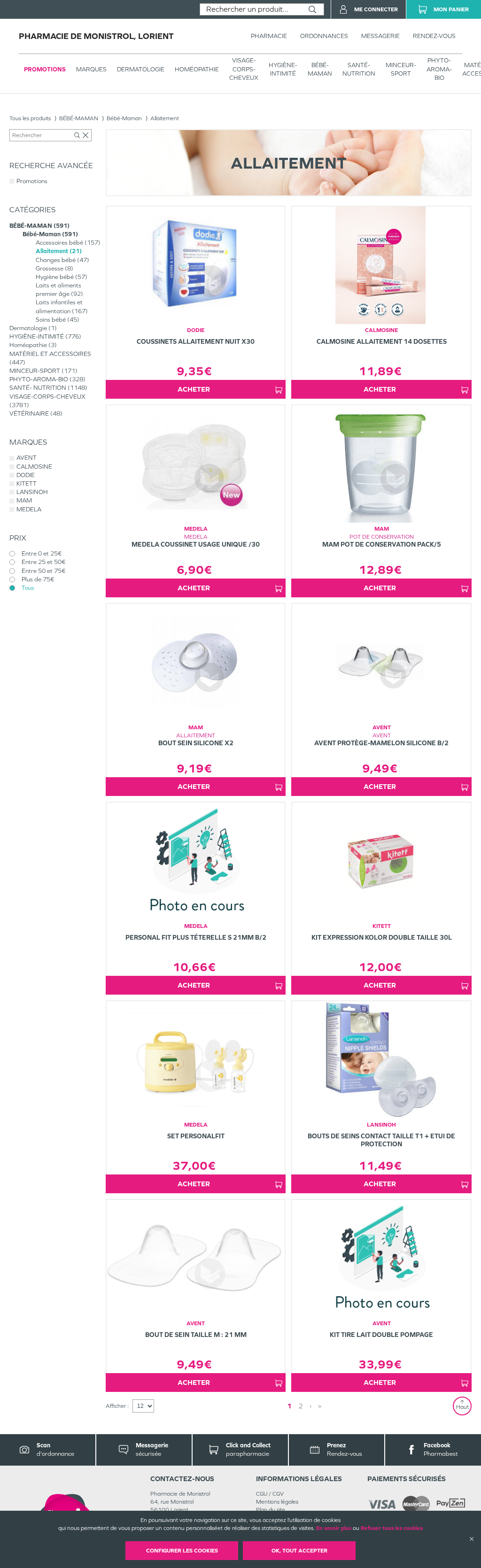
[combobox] (250, 9)
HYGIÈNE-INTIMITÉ (283, 69)
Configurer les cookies (182, 1550)
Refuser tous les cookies (392, 1528)
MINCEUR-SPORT (401, 69)
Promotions (45, 69)
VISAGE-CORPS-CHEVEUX (243, 69)
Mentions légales (277, 1501)
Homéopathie (197, 69)
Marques (91, 69)
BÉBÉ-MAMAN (320, 69)
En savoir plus (333, 1528)
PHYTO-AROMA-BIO (439, 69)
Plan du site (270, 1509)
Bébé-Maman (124, 118)
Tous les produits (30, 118)
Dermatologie (140, 69)
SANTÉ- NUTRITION (358, 69)
